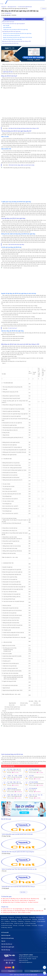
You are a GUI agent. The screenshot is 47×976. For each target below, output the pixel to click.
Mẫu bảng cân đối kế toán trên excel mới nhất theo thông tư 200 (16, 41)
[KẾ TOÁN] (26, 777)
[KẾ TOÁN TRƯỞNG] (26, 784)
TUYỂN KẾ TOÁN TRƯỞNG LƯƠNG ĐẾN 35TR (15, 775)
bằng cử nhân (23, 900)
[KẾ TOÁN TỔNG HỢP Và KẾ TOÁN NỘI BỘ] (4, 784)
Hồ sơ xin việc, (4, 917)
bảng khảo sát (6, 900)
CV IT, (2, 921)
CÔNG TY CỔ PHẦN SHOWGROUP (14, 790)
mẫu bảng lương (14, 898)
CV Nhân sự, (7, 921)
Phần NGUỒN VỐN (7, 27)
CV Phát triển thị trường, (6, 925)
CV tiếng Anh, (11, 917)
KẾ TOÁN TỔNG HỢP (34, 769)
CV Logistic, (40, 925)
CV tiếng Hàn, (25, 917)
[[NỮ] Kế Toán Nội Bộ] (4, 790)
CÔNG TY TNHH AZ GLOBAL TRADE (14, 783)
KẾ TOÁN (31, 775)
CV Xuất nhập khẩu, (41, 921)
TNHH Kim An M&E (33, 796)
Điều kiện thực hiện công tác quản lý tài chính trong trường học (18, 851)
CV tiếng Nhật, (32, 917)
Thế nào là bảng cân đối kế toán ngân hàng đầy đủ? (13, 23)
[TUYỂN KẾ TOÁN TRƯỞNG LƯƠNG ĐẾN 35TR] (4, 777)
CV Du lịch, (15, 925)
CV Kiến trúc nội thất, (18, 923)
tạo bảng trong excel (32, 902)
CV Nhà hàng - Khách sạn (6, 927)
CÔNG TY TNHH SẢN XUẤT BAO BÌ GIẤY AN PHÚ (36, 783)
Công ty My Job (32, 790)
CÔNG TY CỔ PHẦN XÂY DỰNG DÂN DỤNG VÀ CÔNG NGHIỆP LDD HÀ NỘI (36, 777)
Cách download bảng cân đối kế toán (10, 43)
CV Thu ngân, (21, 925)
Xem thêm (23, 892)
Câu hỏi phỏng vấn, (27, 919)
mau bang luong (35, 898)
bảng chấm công (24, 898)
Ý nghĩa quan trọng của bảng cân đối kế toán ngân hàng (15, 29)
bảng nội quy (32, 900)
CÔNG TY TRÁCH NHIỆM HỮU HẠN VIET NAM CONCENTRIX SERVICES (14, 796)
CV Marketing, (21, 921)
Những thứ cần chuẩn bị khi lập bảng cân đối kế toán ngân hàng (17, 33)
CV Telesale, (28, 925)
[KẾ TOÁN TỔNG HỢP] (26, 771)
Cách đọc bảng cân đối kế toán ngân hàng (12, 39)
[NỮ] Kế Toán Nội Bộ (12, 788)
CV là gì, (20, 919)
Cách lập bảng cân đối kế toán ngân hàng (11, 31)
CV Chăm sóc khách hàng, (30, 923)
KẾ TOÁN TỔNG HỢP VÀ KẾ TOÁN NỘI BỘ (15, 769)
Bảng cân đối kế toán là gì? (8, 21)
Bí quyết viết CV (6, 908)
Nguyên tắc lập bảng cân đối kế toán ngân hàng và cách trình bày (17, 37)
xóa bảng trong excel (20, 902)
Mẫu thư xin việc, (5, 919)
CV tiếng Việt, (18, 917)
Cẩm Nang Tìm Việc (29, 908)
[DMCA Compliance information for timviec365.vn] (13, 967)
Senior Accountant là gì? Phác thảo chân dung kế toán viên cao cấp (19, 869)
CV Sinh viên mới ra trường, (7, 923)
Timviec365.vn (8, 13)
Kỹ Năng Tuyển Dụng (7, 910)
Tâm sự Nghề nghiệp (17, 908)
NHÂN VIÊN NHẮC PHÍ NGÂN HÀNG (15, 795)
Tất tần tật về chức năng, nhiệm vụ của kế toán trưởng (21, 165)
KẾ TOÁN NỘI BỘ (33, 788)
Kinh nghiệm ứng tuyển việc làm (35, 910)
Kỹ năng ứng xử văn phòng (9, 912)
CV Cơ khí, (33, 921)
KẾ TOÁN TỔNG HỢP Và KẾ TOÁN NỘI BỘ (15, 782)
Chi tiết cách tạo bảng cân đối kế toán (11, 35)
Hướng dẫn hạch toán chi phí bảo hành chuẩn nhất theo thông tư (18, 886)
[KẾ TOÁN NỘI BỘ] (26, 790)
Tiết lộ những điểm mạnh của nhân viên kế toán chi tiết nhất (17, 834)
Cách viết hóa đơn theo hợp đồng (16, 244)
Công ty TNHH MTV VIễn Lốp (35, 770)
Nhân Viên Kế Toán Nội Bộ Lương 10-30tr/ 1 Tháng (37, 795)
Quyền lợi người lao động (23, 912)
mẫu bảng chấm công (7, 902)
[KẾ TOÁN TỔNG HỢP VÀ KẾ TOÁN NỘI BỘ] (4, 771)
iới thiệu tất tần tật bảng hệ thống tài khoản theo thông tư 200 (24, 128)
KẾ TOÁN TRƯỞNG (33, 782)
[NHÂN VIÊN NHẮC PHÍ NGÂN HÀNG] (4, 796)
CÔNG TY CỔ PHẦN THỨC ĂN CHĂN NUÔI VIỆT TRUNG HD (14, 777)
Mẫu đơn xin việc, (40, 917)
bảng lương (5, 898)
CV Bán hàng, (14, 921)
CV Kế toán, (34, 919)
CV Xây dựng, (27, 921)
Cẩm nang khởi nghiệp (19, 910)
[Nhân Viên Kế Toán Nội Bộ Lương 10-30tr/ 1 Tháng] (26, 796)
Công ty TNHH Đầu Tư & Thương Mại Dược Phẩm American (14, 770)
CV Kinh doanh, (41, 919)
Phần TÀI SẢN (6, 25)
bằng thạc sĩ (15, 900)
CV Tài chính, (34, 925)
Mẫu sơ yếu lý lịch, (13, 919)
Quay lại (43, 8)
